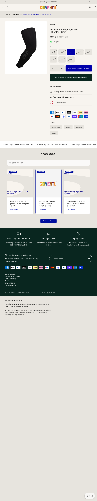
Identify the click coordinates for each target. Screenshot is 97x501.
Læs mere (14, 210)
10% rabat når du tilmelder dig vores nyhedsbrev (71, 77)
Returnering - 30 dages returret (63, 97)
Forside (7, 14)
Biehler (68, 127)
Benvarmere (16, 14)
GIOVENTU (14, 292)
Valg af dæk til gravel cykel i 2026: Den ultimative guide (47, 203)
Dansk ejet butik (60, 102)
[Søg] (7, 7)
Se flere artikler (48, 221)
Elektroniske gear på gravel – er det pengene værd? (19, 203)
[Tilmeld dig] (88, 258)
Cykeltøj (79, 127)
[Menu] (2, 7)
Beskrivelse (57, 86)
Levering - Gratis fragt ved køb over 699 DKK (68, 92)
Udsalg (54, 133)
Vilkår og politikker (48, 292)
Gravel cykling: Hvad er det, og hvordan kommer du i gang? (76, 203)
